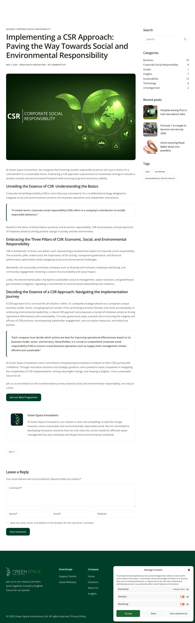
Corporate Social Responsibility (33, 29)
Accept (128, 613)
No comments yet (57, 64)
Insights (147, 74)
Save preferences (178, 613)
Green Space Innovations (32, 64)
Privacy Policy (78, 616)
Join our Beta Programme (23, 397)
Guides (147, 69)
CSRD (147, 172)
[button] (188, 569)
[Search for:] (166, 39)
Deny (153, 613)
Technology (149, 83)
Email (57, 513)
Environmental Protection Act (160, 178)
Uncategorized (151, 87)
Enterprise (160, 172)
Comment (15, 488)
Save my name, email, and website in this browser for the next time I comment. (52, 522)
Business (10, 29)
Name (13, 513)
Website (102, 513)
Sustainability (150, 78)
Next (11, 452)
